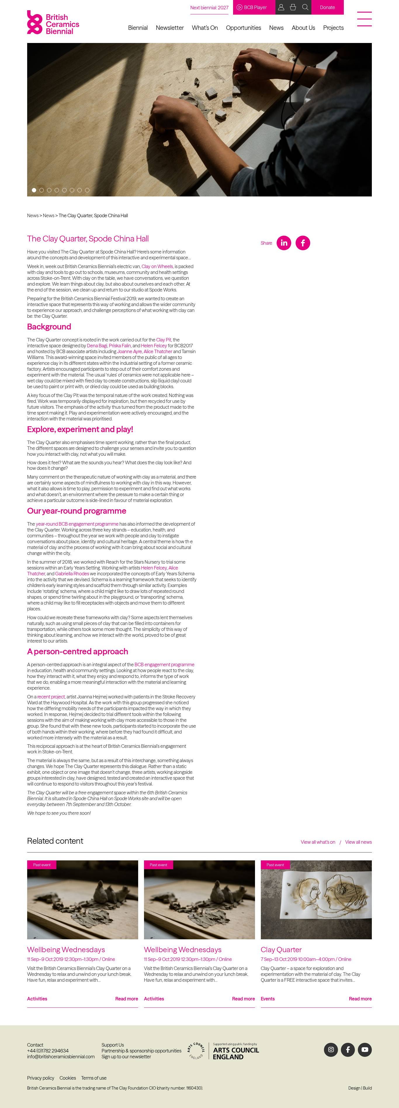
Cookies (68, 1078)
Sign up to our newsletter (126, 1056)
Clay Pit (163, 340)
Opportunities (243, 27)
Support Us (113, 1045)
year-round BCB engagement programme (77, 524)
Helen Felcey (154, 345)
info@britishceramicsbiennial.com (61, 1056)
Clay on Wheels (157, 266)
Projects (333, 27)
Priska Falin (120, 345)
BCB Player (255, 7)
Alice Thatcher (158, 351)
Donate (327, 7)
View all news (358, 842)
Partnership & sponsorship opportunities (141, 1051)
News (276, 27)
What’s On (205, 27)
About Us (303, 27)
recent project (51, 697)
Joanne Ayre (129, 351)
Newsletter (170, 27)
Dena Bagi (97, 345)
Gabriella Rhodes (72, 574)
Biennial (138, 27)
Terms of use (94, 1078)
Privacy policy (40, 1078)
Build (367, 1088)
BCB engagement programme (165, 664)
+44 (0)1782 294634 (48, 1051)
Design (354, 1088)
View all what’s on (318, 842)
